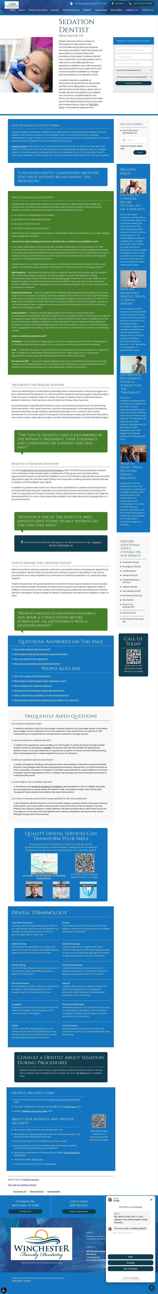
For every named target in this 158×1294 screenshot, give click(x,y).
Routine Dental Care (132, 595)
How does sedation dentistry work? (32, 649)
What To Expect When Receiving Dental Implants (131, 471)
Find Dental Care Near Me (133, 620)
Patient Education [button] (71, 10)
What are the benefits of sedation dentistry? (37, 663)
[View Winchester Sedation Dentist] (26, 91)
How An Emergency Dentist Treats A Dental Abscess (132, 296)
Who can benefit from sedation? (31, 659)
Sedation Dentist (30, 1179)
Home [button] (12, 10)
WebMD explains (19, 146)
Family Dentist (129, 571)
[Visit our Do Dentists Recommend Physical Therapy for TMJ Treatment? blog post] (133, 372)
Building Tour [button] (132, 10)
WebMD (47, 747)
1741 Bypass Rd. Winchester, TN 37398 (90, 4)
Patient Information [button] (38, 10)
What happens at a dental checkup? (33, 685)
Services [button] (55, 10)
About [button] (22, 10)
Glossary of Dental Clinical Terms (64, 1099)
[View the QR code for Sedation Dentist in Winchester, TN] (85, 871)
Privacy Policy (17, 1281)
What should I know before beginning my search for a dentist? (46, 700)
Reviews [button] (87, 10)
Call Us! (142, 3)
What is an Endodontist (129, 605)
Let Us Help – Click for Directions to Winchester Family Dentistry (44, 877)
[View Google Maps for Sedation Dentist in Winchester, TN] (44, 873)
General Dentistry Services (131, 581)
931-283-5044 (82, 1073)
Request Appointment (79, 1211)
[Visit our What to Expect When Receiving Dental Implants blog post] (133, 461)
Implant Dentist (130, 586)
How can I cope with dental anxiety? (32, 676)
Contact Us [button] (147, 10)
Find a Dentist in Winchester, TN (130, 131)
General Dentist (130, 575)
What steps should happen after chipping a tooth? (40, 681)
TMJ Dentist (128, 600)
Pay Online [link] (119, 3)
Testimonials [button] (101, 10)
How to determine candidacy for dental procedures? (41, 695)
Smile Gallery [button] (116, 10)
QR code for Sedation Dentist (22, 1185)
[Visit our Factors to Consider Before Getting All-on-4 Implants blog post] (133, 192)
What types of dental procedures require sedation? (41, 654)
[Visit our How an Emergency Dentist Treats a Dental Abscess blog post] (133, 287)
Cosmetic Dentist (131, 562)
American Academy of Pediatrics (47, 786)
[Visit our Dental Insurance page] (88, 897)
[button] (4, 1290)
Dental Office (129, 612)
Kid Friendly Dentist (132, 591)
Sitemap (27, 1281)
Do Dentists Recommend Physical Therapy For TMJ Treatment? (130, 384)
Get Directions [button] (25, 1211)
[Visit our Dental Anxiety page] (34, 897)
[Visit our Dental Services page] (61, 897)
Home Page (70, 1106)
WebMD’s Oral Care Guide (34, 1111)
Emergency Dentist (132, 566)
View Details (37, 1159)
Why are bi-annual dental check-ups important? (39, 690)
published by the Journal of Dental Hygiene (43, 470)
